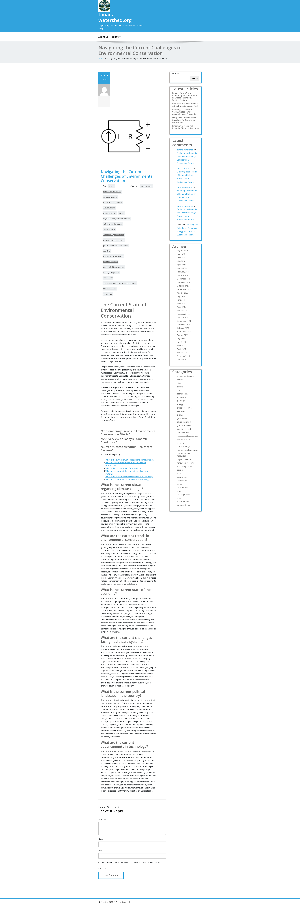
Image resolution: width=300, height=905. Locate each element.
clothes (180, 387)
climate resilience (109, 213)
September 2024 (184, 331)
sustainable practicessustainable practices (119, 283)
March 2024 (182, 352)
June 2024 (181, 342)
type (179, 491)
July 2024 (181, 338)
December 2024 (184, 321)
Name (101, 839)
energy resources (184, 408)
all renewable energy (186, 376)
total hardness (183, 487)
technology (182, 477)
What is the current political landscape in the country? (129, 476)
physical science (184, 459)
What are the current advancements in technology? (127, 479)
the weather (182, 480)
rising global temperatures (113, 267)
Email (100, 850)
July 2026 (181, 254)
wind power (107, 294)
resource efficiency (110, 262)
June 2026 (181, 258)
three (179, 484)
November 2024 (184, 324)
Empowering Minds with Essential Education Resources (185, 127)
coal (178, 390)
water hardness (184, 501)
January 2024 (182, 359)
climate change (109, 208)
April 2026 (181, 265)
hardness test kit (184, 432)
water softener (183, 505)
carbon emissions (110, 197)
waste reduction (109, 288)
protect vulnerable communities (115, 245)
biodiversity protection (112, 192)
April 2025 (181, 307)
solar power (107, 278)
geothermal (182, 418)
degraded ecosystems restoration (116, 218)
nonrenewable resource (187, 450)
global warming (184, 422)
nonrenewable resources (183, 454)
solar (179, 473)
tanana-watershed (185, 149)
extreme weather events (112, 224)
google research (184, 429)
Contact (116, 37)
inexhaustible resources (187, 436)
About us (103, 37)
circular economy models (113, 202)
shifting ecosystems (111, 272)
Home (101, 58)
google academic (184, 425)
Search (175, 73)
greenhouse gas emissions (113, 235)
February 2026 (183, 272)
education (181, 397)
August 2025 (182, 293)
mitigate (121, 240)
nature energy (183, 446)
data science (182, 394)
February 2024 (183, 356)
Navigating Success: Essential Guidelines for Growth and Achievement (185, 120)
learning (180, 443)
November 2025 (184, 282)
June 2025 (181, 300)
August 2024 (182, 335)
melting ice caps (109, 240)
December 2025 (184, 279)
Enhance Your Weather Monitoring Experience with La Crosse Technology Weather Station (184, 96)
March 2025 (182, 310)
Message (102, 819)
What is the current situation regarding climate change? (129, 460)
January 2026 (182, 275)
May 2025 (181, 303)
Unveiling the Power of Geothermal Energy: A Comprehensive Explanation (184, 111)
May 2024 (181, 345)
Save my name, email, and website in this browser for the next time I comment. (130, 862)
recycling (106, 251)
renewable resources (186, 463)
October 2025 (183, 286)
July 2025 (181, 296)
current (121, 213)
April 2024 (181, 349)
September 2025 (184, 289)
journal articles (183, 439)
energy (180, 404)
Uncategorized (146, 186)
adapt (111, 186)
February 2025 (183, 314)
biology (180, 383)
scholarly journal (184, 466)
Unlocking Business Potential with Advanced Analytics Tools (185, 104)
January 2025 (182, 317)
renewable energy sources (113, 256)
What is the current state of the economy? (123, 468)
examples (181, 411)
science (180, 470)
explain (180, 415)
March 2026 (182, 268)
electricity (181, 401)
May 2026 (181, 261)
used (179, 498)
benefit (180, 380)
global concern (109, 229)
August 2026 (182, 251)
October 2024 (183, 328)
